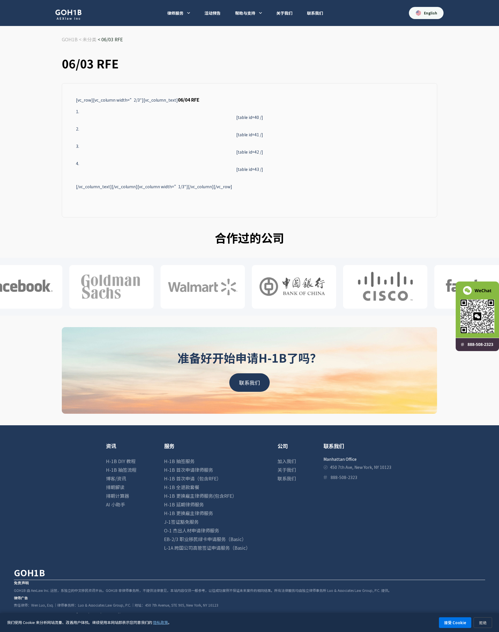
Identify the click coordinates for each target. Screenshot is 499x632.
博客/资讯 (116, 478)
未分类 (89, 39)
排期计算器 (117, 495)
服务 (169, 446)
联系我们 (315, 13)
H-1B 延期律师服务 (184, 504)
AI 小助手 (115, 504)
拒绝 (483, 622)
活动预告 (212, 13)
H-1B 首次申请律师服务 (188, 469)
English (430, 12)
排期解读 (115, 487)
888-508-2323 (344, 477)
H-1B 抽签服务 (179, 461)
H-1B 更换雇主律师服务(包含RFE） (200, 495)
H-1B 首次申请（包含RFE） (192, 478)
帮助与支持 (245, 13)
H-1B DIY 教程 (121, 461)
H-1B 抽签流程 (121, 469)
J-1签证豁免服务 (181, 521)
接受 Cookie (455, 622)
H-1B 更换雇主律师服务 (188, 513)
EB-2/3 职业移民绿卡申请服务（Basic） (205, 539)
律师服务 (175, 13)
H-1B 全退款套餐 (181, 487)
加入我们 (287, 461)
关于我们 (284, 13)
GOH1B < (72, 39)
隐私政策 (160, 622)
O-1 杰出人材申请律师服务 (191, 530)
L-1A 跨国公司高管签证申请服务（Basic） (207, 547)
